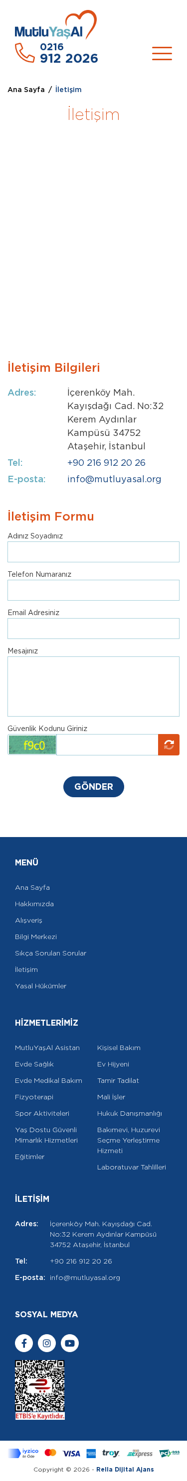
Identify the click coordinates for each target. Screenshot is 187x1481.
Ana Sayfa (26, 90)
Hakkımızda (34, 904)
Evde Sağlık (34, 1064)
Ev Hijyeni (113, 1064)
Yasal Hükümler (40, 986)
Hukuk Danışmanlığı (129, 1113)
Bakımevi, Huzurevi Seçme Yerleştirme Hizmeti (128, 1140)
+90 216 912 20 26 (106, 462)
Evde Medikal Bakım (48, 1080)
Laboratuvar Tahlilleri (131, 1167)
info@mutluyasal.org (114, 479)
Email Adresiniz (33, 613)
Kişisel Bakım (119, 1048)
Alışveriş (28, 920)
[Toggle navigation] (162, 53)
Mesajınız (22, 651)
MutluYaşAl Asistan (47, 1048)
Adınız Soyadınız (35, 536)
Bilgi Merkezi (36, 937)
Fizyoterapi (34, 1097)
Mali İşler (111, 1097)
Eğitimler (29, 1157)
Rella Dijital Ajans (125, 1469)
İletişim (26, 969)
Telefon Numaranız (39, 574)
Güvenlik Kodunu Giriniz (47, 729)
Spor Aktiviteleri (42, 1113)
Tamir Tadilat (118, 1080)
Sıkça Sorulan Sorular (50, 953)
